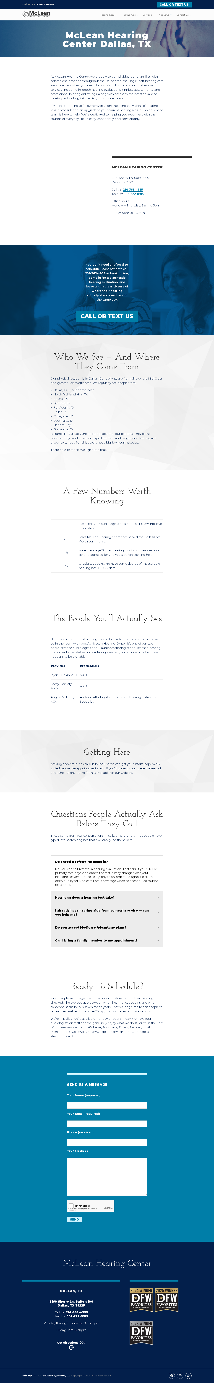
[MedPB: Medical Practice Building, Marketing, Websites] (56, 1375)
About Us (164, 14)
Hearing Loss (107, 14)
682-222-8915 (134, 194)
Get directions (67, 1342)
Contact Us (182, 14)
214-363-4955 (45, 4)
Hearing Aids (129, 14)
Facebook (172, 1376)
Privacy (27, 1375)
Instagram (180, 1376)
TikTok (188, 1376)
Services (147, 14)
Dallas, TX (28, 4)
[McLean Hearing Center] (36, 14)
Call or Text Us (174, 4)
